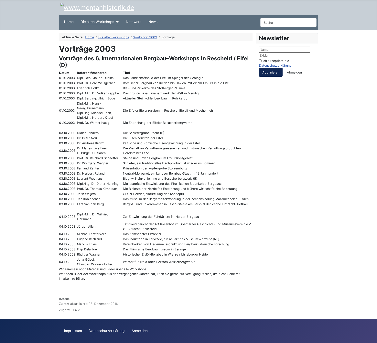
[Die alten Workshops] (116, 21)
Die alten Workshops (97, 22)
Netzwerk (134, 22)
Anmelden (140, 331)
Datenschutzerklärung (275, 65)
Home (69, 22)
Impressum (73, 331)
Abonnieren (270, 72)
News (152, 22)
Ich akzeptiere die (275, 63)
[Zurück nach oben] (372, 338)
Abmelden (294, 72)
